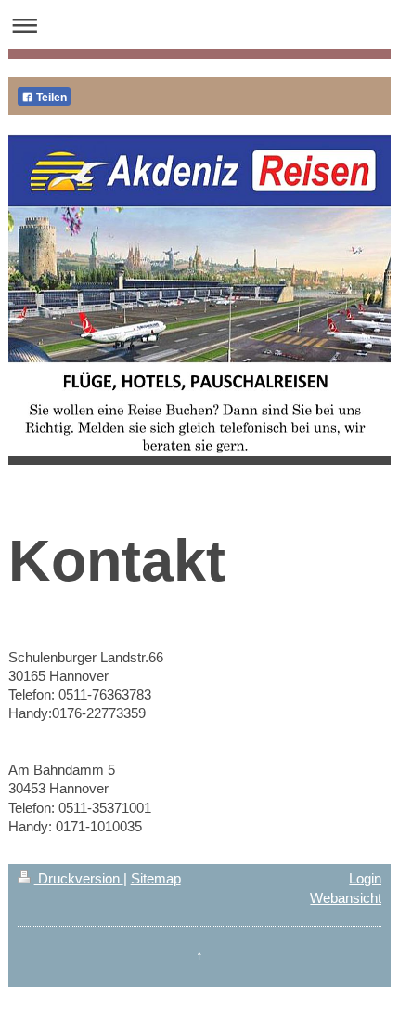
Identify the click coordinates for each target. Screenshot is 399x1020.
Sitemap (156, 878)
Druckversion (78, 878)
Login (365, 878)
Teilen (50, 97)
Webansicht (345, 898)
